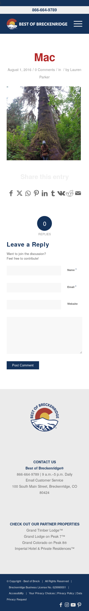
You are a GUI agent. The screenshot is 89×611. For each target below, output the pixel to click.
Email (71, 286)
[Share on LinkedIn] (45, 193)
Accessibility (16, 593)
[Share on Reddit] (70, 193)
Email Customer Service (44, 480)
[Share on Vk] (61, 193)
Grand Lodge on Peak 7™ (44, 536)
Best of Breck (31, 581)
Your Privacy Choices (42, 593)
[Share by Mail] (78, 193)
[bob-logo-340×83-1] (37, 24)
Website (72, 304)
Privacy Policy (65, 593)
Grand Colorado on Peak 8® (44, 542)
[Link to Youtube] (73, 605)
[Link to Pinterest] (79, 605)
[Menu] (75, 24)
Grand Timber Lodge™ (44, 530)
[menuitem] (75, 24)
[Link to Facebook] (61, 605)
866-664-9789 (44, 10)
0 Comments (45, 69)
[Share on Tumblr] (53, 193)
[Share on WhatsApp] (28, 193)
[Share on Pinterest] (36, 193)
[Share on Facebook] (11, 193)
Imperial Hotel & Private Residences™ (44, 548)
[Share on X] (20, 193)
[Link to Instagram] (67, 605)
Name (72, 269)
